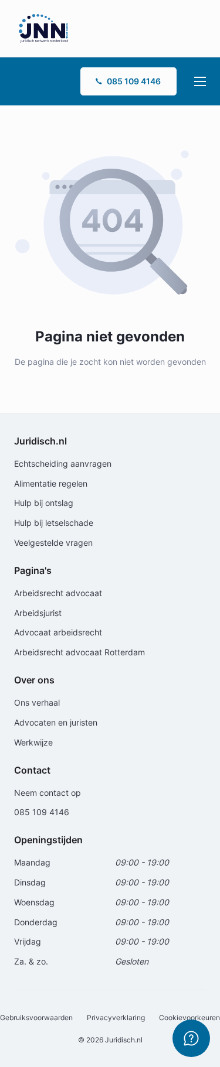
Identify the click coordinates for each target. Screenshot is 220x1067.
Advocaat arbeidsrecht (58, 632)
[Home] (43, 28)
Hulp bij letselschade (53, 523)
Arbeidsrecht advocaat (58, 593)
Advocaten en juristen (55, 722)
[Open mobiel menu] (200, 81)
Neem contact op (47, 793)
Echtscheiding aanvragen (62, 463)
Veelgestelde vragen (53, 543)
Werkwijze (33, 742)
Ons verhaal (37, 702)
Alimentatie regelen (50, 483)
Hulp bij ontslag (43, 503)
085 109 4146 (134, 81)
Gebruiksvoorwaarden (36, 1017)
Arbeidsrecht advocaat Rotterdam (79, 652)
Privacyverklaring (116, 1017)
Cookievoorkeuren (189, 1017)
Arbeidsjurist (38, 613)
